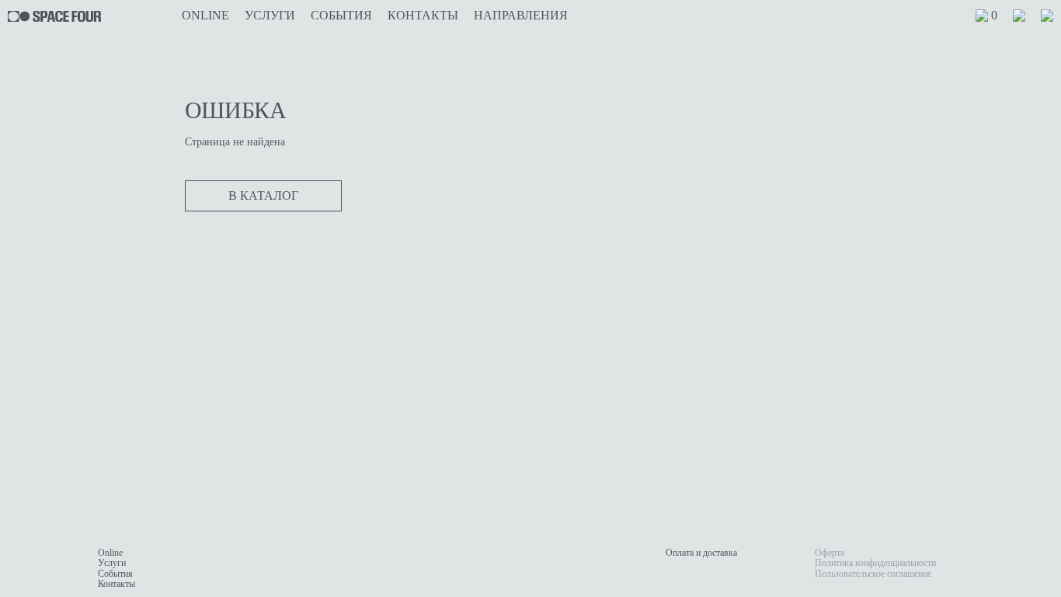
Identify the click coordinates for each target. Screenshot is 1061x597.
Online (205, 15)
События (341, 15)
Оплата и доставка (701, 552)
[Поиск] (1047, 15)
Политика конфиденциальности (875, 562)
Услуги (270, 15)
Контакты (423, 15)
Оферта (829, 552)
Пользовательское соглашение (873, 573)
